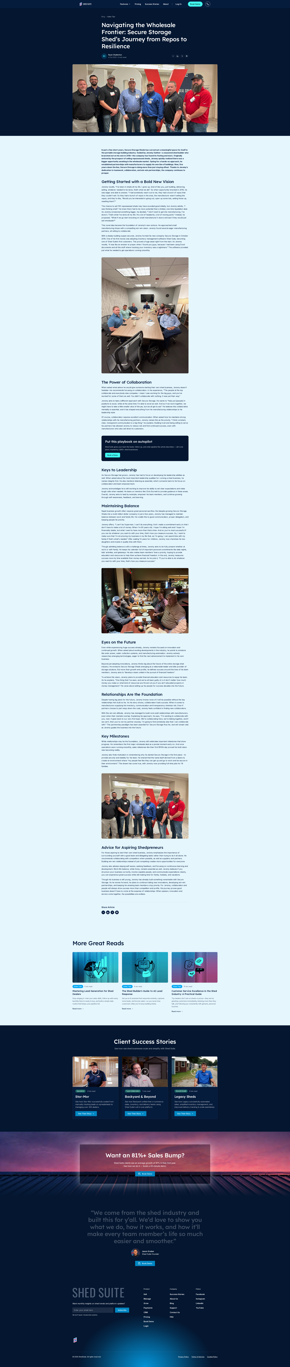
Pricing (138, 4)
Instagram (200, 1299)
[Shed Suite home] (85, 4)
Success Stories (152, 4)
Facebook (200, 1294)
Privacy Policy (183, 1357)
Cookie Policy (212, 1357)
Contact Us (175, 1312)
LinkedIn (199, 1303)
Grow (146, 1303)
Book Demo (195, 4)
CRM (146, 1312)
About (166, 4)
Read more (78, 1009)
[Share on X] (182, 56)
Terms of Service (197, 1357)
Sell (145, 1294)
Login (146, 1326)
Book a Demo (112, 455)
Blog (103, 17)
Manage (147, 1299)
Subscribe (122, 1310)
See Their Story (86, 1114)
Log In (179, 4)
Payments (148, 1308)
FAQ (171, 1317)
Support (173, 1308)
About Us (174, 1299)
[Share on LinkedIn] (177, 56)
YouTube (200, 1308)
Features (125, 4)
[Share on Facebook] (186, 56)
